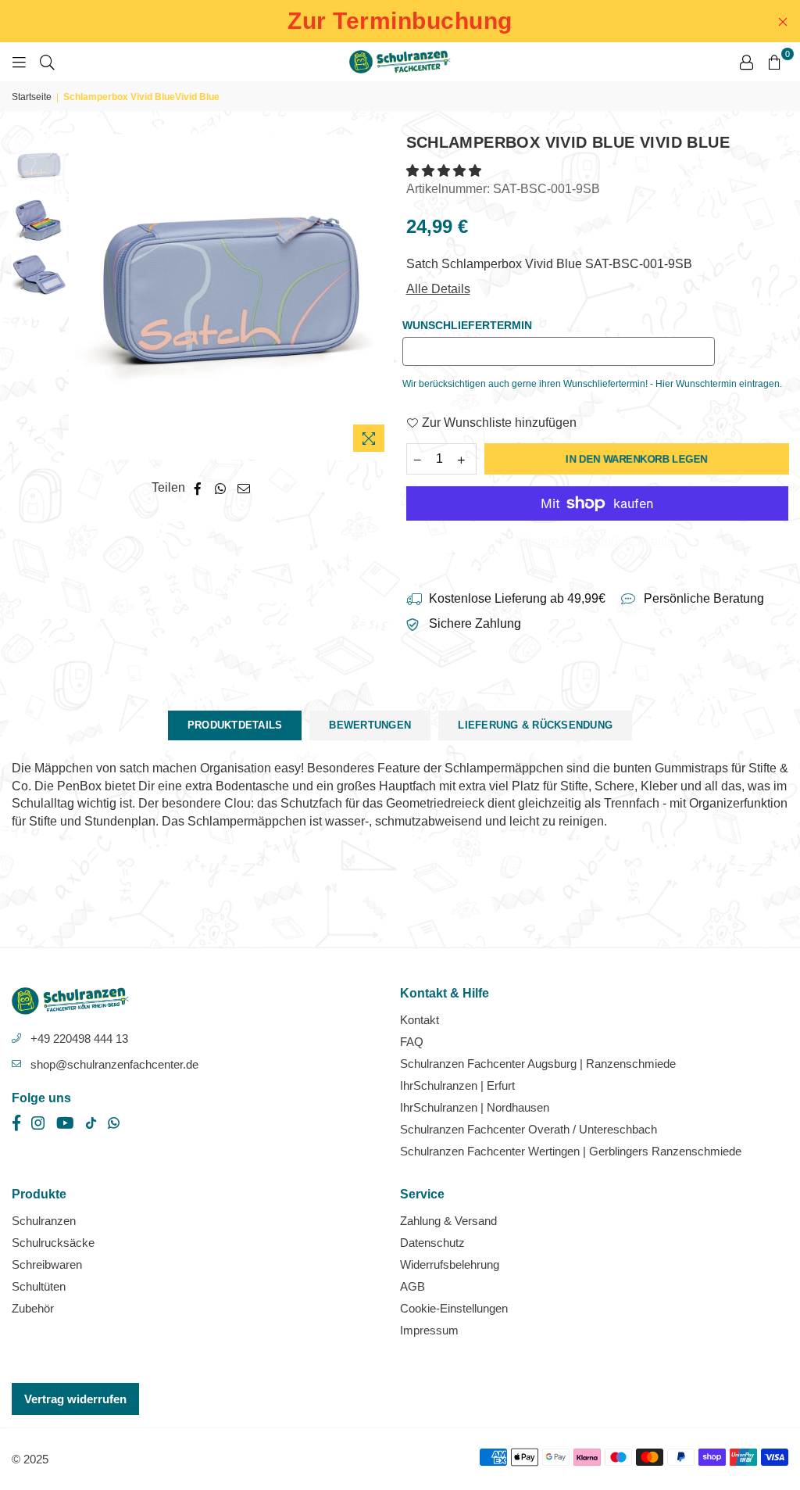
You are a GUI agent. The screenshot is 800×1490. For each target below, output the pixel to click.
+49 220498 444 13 (79, 1038)
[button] (445, 170)
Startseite (32, 96)
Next (381, 297)
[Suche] (47, 61)
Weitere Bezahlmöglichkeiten (597, 541)
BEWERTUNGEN (370, 725)
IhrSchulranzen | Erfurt (457, 1085)
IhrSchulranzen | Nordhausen (474, 1107)
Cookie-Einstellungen (454, 1308)
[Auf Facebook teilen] (198, 487)
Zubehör (33, 1308)
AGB (412, 1286)
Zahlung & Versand (448, 1220)
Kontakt (419, 1019)
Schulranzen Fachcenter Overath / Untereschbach (528, 1129)
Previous (82, 297)
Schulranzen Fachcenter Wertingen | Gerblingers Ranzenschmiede (570, 1151)
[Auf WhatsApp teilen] (221, 487)
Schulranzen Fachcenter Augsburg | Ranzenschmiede (538, 1063)
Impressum (429, 1330)
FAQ (411, 1041)
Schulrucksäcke (53, 1242)
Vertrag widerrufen (75, 1399)
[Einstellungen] (746, 61)
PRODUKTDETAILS (235, 725)
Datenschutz (432, 1242)
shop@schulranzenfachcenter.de (114, 1064)
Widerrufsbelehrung (449, 1264)
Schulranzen (44, 1220)
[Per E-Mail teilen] (244, 487)
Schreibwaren (47, 1264)
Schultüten (39, 1286)
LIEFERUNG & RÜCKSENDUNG (535, 725)
